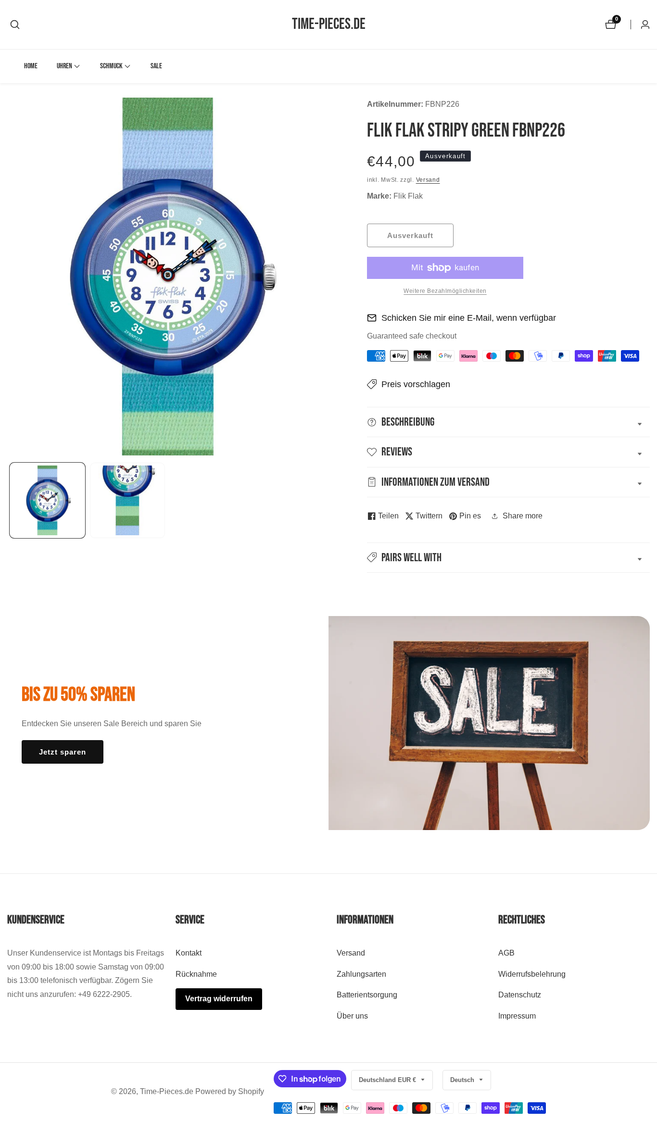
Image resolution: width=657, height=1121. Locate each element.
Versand (428, 179)
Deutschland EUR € (388, 1079)
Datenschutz (519, 995)
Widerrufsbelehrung (532, 974)
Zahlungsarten (361, 974)
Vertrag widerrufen (219, 999)
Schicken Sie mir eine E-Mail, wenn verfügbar (468, 318)
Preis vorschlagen (415, 384)
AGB (506, 953)
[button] (64, 66)
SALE (156, 66)
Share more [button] (523, 516)
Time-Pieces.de (166, 1092)
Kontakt (189, 953)
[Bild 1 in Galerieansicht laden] (47, 500)
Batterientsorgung (367, 995)
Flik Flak (408, 196)
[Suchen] (15, 24)
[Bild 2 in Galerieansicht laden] (127, 500)
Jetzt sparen (62, 752)
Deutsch (463, 1079)
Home (31, 66)
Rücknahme (196, 974)
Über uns (352, 1016)
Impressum (517, 1016)
